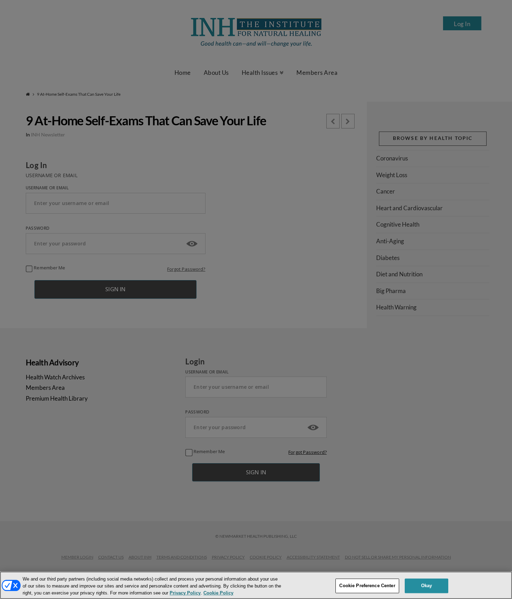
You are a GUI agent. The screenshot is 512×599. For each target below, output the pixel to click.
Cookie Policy (218, 593)
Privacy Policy (185, 593)
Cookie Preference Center (367, 585)
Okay (426, 585)
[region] (256, 585)
